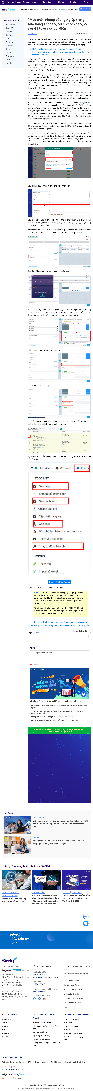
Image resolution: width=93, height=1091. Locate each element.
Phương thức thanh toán (74, 989)
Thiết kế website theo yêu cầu (13, 1062)
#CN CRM (37, 632)
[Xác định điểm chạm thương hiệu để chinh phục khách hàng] (59, 683)
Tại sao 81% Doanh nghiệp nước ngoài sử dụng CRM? (14, 899)
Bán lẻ (8, 49)
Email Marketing (41, 1062)
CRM (89, 102)
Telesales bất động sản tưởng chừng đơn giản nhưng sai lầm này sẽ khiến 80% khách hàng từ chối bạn (60, 623)
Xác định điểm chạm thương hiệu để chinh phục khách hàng (55, 701)
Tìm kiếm (32, 653)
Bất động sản (10, 24)
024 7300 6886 (39, 991)
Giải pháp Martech (33, 9)
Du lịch (8, 52)
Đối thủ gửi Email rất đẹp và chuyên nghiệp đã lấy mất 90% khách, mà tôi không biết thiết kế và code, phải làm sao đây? (60, 823)
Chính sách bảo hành (72, 994)
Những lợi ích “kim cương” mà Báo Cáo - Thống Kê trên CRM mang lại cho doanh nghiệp (59, 706)
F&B (7, 38)
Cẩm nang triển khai (64, 9)
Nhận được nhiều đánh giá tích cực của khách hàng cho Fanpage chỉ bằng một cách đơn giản (58, 842)
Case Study (45, 9)
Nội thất (9, 63)
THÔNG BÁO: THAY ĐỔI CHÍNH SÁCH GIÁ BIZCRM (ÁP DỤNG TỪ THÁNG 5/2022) (76, 898)
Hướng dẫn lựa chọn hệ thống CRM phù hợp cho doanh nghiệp (53, 717)
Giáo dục (9, 31)
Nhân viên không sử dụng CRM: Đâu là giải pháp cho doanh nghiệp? (54, 720)
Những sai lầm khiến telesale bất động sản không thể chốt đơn (58, 49)
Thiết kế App (56, 1062)
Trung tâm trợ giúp (29, 2)
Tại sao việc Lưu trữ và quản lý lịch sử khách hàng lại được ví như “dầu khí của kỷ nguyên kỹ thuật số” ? (58, 712)
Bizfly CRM (38, 592)
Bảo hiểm (9, 35)
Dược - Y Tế (10, 28)
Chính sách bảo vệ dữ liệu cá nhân (76, 974)
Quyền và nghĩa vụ (71, 985)
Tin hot (36, 664)
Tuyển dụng (47, 2)
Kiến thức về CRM (10, 895)
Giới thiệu (24, 9)
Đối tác (73, 2)
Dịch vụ (8, 59)
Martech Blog (53, 9)
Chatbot (7, 1066)
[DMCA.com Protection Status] (25, 970)
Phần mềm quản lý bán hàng (75, 1062)
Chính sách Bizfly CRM (73, 1003)
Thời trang (9, 42)
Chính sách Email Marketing (75, 998)
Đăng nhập (87, 2)
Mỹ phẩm (9, 45)
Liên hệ (61, 2)
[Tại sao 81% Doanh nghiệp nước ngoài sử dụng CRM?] (16, 880)
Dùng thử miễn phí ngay (59, 582)
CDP (15, 1066)
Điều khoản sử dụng (72, 981)
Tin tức (66, 892)
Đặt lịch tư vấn (85, 9)
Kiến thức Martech (10, 892)
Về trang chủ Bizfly (13, 2)
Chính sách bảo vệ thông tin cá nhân (77, 967)
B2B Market (74, 9)
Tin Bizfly (77, 892)
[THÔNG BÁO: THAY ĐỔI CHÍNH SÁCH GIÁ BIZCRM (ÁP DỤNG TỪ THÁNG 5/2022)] (76, 880)
